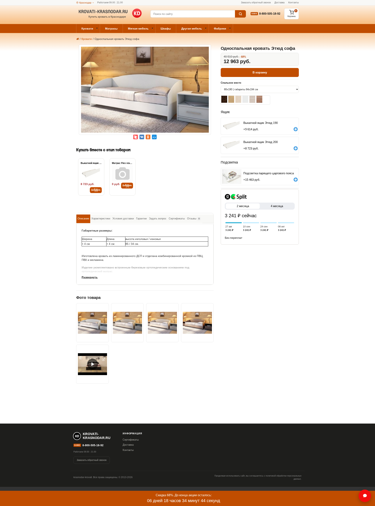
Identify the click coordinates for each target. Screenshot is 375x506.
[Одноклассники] (148, 137)
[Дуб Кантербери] (224, 99)
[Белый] (245, 99)
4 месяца (277, 206)
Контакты (293, 2)
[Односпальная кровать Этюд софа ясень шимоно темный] (197, 322)
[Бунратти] (231, 99)
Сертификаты (177, 218)
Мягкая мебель (138, 28)
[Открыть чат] (365, 496)
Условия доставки (123, 218)
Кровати (87, 28)
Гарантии (141, 218)
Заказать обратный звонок (256, 2)
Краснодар (85, 2)
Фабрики (220, 28)
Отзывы (193, 218)
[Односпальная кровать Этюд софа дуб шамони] (162, 322)
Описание (83, 218)
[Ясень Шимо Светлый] (252, 99)
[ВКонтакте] (141, 137)
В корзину (260, 72)
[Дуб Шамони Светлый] (238, 99)
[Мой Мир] (154, 137)
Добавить (95, 190)
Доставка (279, 2)
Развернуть (90, 277)
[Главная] (77, 38)
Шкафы (166, 28)
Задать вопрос (157, 218)
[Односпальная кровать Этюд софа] (92, 364)
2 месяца (243, 206)
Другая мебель (191, 28)
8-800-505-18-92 (269, 13)
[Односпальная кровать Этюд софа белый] (145, 92)
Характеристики (100, 218)
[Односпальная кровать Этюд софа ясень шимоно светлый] (127, 322)
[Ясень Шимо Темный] (259, 99)
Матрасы (111, 28)
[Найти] (240, 14)
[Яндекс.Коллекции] (135, 137)
